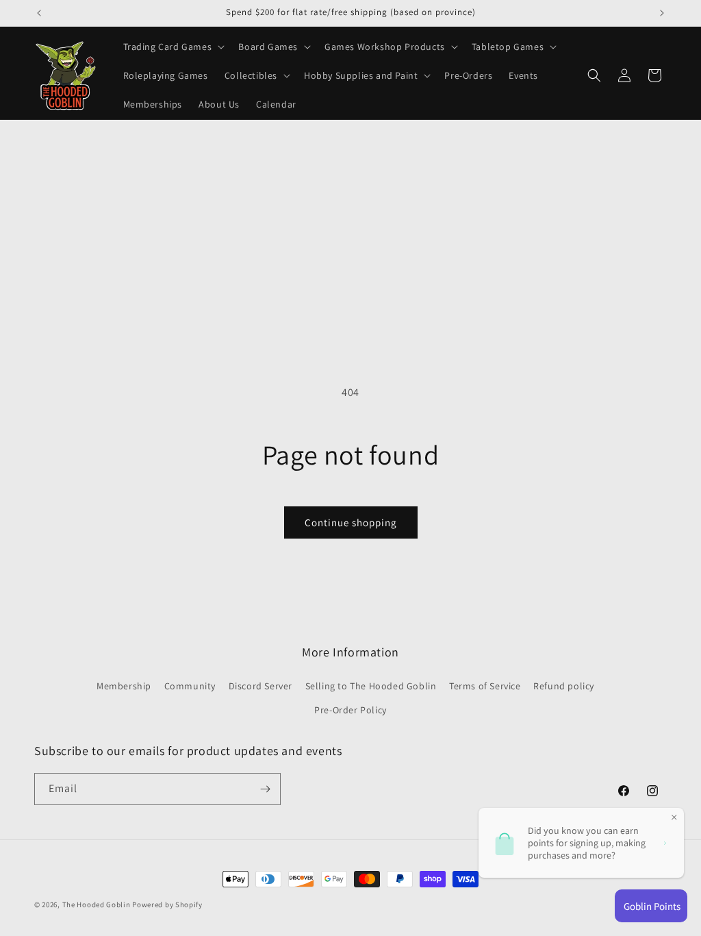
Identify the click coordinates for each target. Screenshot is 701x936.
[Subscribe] (265, 789)
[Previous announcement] (39, 13)
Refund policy (563, 686)
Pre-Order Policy (350, 710)
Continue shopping (351, 522)
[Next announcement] (662, 13)
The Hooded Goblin (96, 904)
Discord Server (260, 686)
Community (190, 686)
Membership (124, 686)
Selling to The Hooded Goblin (371, 686)
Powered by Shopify (167, 904)
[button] (173, 46)
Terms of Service (485, 686)
